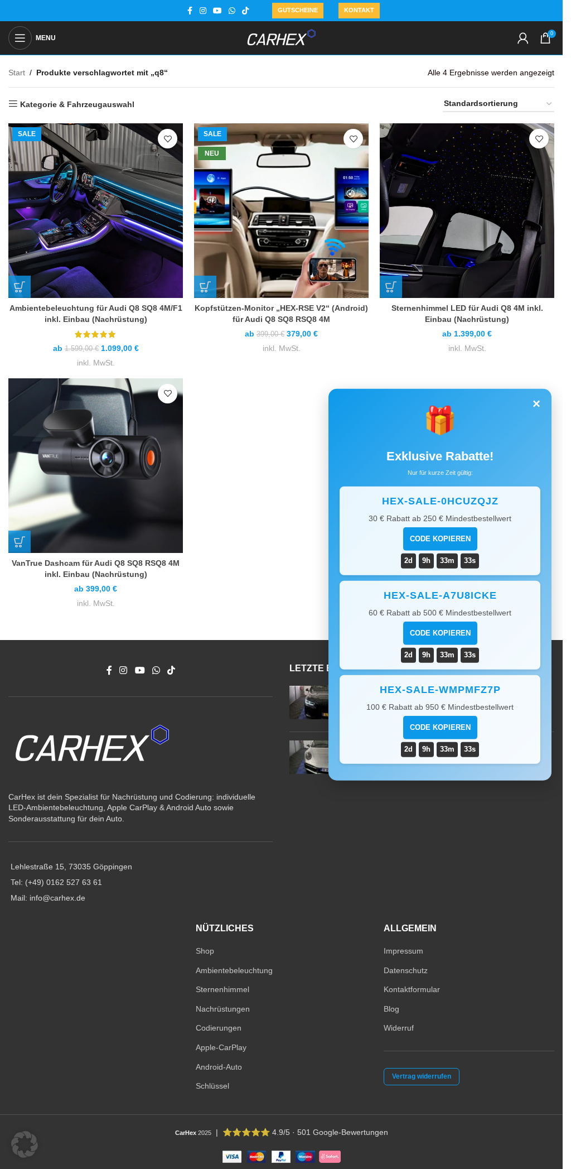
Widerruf (399, 1027)
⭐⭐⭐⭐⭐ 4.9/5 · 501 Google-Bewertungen (305, 1132)
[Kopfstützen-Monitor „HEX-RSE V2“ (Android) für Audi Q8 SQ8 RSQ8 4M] (281, 210)
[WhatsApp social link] (232, 10)
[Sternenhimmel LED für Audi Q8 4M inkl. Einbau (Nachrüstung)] (467, 210)
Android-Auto (219, 1066)
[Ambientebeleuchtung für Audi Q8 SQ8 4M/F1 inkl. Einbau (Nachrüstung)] (95, 210)
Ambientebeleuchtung (234, 970)
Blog (391, 1008)
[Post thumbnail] (310, 704)
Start (16, 72)
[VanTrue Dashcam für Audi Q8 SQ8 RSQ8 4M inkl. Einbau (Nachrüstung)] (95, 465)
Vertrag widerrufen (421, 1076)
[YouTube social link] (217, 10)
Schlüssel (212, 1085)
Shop (205, 950)
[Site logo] (281, 37)
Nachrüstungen (223, 1008)
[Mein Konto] (523, 38)
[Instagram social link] (203, 10)
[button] (24, 1144)
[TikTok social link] (245, 10)
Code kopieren (440, 539)
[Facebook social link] (189, 10)
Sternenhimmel (222, 989)
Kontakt (359, 10)
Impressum (403, 950)
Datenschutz (406, 970)
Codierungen (218, 1027)
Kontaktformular (412, 989)
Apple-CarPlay (221, 1047)
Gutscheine (298, 10)
